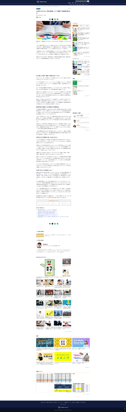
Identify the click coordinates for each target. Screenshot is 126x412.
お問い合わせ (73, 402)
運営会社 (48, 402)
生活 (70, 4)
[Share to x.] (52, 19)
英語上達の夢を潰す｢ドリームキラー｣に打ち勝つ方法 (47, 209)
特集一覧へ (87, 95)
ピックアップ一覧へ (86, 75)
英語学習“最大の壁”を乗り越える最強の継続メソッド (47, 212)
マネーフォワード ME (63, 404)
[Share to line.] (55, 19)
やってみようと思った (42, 203)
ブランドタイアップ (85, 2)
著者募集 (77, 402)
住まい (80, 4)
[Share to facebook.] (50, 19)
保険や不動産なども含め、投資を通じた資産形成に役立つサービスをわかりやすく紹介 (53, 216)
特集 (75, 2)
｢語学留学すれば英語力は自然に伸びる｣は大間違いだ (47, 211)
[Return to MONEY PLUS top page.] (42, 2)
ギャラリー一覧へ (86, 394)
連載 (72, 2)
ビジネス (73, 4)
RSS (80, 402)
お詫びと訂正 (83, 402)
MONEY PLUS (38, 6)
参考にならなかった (65, 203)
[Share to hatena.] (57, 19)
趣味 (83, 4)
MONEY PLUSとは (43, 402)
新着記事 (69, 2)
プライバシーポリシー (61, 402)
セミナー (79, 2)
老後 (77, 4)
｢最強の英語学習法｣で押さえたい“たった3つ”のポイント (48, 215)
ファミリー (87, 4)
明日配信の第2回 (50, 197)
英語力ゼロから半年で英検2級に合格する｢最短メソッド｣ (48, 213)
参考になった (54, 203)
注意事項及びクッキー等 (68, 402)
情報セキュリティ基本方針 (53, 402)
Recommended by (67, 331)
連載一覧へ (87, 367)
